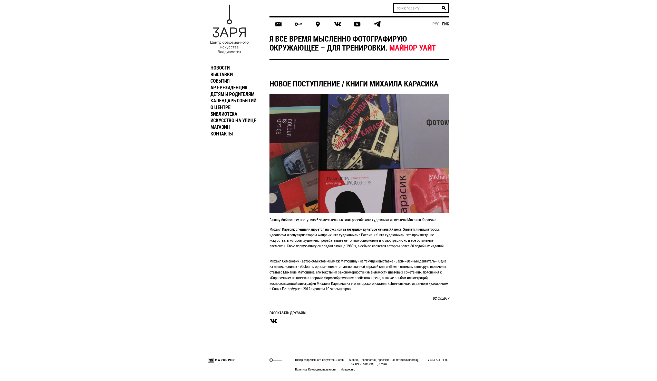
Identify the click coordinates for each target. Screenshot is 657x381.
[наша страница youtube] (357, 24)
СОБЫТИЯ (220, 80)
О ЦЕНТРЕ (220, 107)
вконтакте (273, 321)
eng (445, 24)
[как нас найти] (318, 24)
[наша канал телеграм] (377, 24)
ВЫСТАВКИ (221, 74)
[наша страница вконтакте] (337, 24)
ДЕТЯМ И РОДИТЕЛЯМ (232, 94)
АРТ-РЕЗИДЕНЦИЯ (228, 87)
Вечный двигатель (421, 260)
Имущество (348, 369)
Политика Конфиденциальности (315, 369)
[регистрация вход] (298, 24)
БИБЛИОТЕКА (223, 114)
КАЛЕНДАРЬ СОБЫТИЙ (233, 100)
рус (435, 24)
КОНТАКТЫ (221, 133)
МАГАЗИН (220, 127)
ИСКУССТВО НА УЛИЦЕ (233, 120)
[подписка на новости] (278, 24)
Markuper (221, 360)
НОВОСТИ (220, 67)
